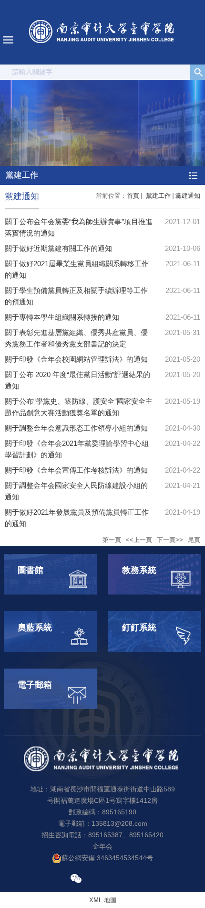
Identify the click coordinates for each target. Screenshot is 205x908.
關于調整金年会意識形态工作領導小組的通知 (76, 428)
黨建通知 (187, 195)
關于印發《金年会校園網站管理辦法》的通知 (76, 359)
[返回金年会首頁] (102, 32)
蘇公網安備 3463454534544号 (107, 858)
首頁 (133, 195)
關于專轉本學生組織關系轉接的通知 (62, 317)
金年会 (102, 846)
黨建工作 (157, 195)
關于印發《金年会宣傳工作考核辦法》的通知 (76, 470)
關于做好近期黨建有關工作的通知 (58, 248)
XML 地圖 (102, 900)
